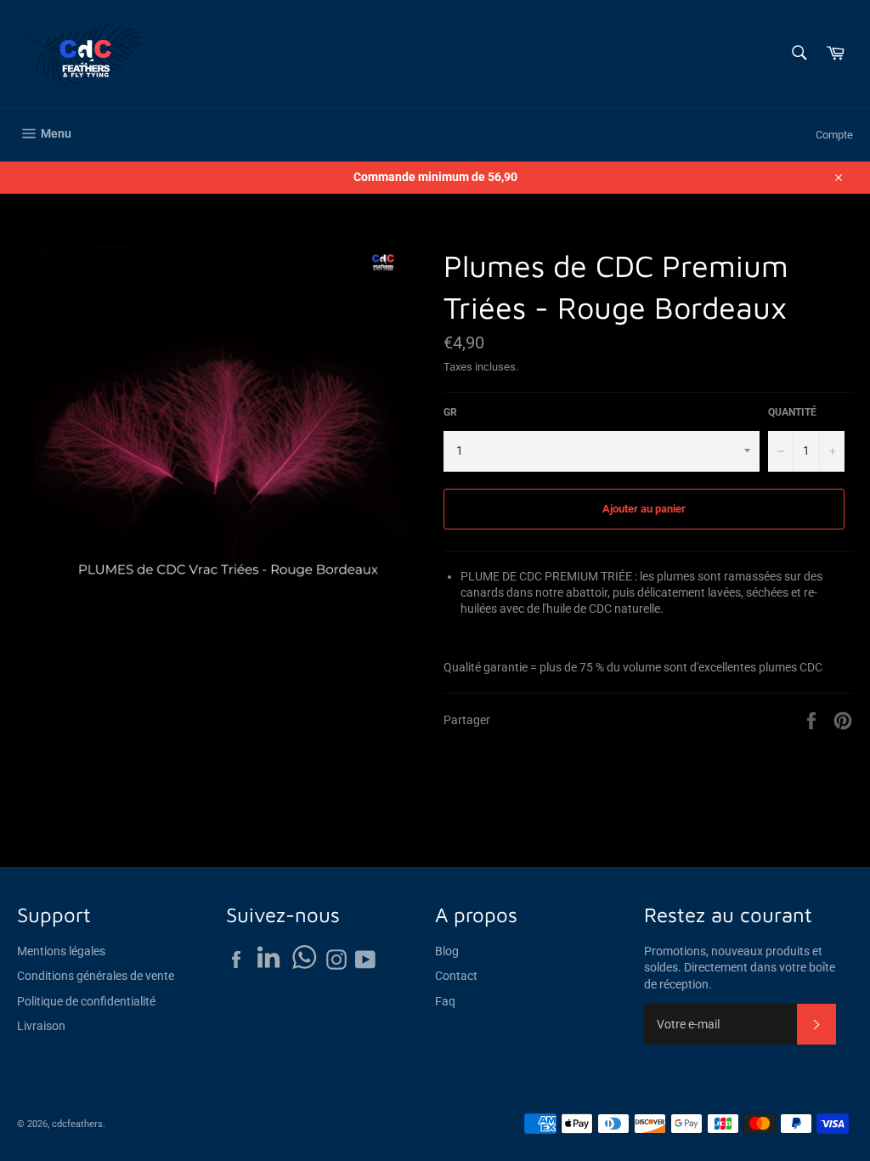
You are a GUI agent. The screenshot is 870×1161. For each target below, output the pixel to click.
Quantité (792, 412)
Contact (456, 976)
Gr (450, 412)
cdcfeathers (77, 1124)
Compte (834, 134)
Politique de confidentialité (86, 1001)
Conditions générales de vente (95, 976)
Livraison (41, 1026)
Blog (447, 951)
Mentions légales (61, 951)
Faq (445, 1001)
